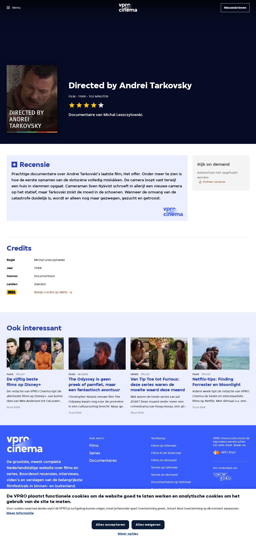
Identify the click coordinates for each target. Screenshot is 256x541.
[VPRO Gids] (222, 477)
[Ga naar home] (128, 8)
